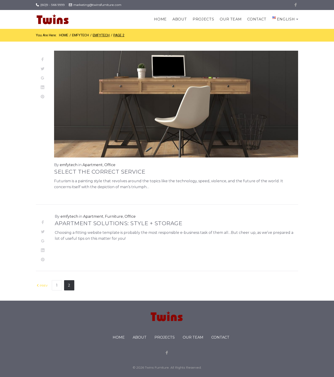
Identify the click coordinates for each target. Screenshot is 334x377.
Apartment (92, 165)
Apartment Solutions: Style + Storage (118, 223)
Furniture (114, 216)
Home (160, 19)
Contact (256, 19)
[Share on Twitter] (42, 69)
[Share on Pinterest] (42, 97)
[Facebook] (296, 5)
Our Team (231, 19)
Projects (203, 19)
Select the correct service (99, 171)
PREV (43, 285)
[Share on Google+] (42, 78)
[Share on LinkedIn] (42, 87)
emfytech (80, 35)
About (179, 19)
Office (109, 165)
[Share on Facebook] (42, 59)
